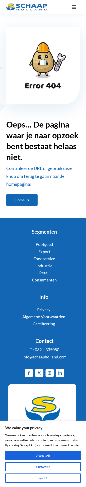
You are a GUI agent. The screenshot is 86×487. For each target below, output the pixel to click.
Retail (44, 272)
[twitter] (39, 373)
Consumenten (44, 280)
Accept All (43, 455)
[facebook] (29, 373)
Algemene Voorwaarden (43, 316)
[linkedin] (60, 373)
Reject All (43, 478)
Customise (43, 466)
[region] (43, 454)
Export (44, 251)
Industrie (44, 265)
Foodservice (44, 258)
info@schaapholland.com (45, 356)
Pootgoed (44, 244)
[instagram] (50, 373)
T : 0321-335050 (44, 349)
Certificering (44, 323)
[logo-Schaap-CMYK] (26, 5)
